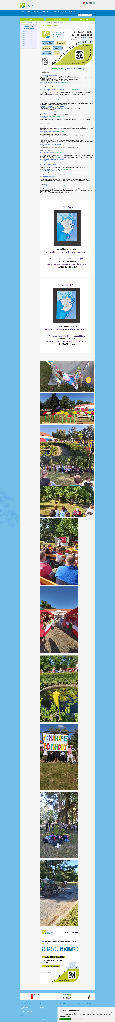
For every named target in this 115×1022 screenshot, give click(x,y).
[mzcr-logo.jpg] (35, 996)
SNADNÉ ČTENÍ (71, 11)
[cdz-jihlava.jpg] (67, 996)
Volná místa (42, 1007)
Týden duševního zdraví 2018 (29, 43)
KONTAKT (28, 11)
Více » (22, 1015)
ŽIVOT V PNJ (56, 11)
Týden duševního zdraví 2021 (29, 37)
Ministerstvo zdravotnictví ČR (64, 1006)
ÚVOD (23, 11)
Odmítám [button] (69, 1018)
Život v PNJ (34, 22)
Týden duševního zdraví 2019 (29, 41)
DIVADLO (49, 11)
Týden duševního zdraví (44, 22)
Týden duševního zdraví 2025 (56, 22)
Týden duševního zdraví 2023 (29, 33)
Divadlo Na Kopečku (44, 1006)
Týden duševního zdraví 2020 (29, 39)
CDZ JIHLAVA (63, 11)
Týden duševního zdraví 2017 (29, 45)
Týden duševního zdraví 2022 (29, 35)
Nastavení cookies (23, 1016)
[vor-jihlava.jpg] (89, 996)
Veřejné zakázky (43, 1008)
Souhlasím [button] (62, 1018)
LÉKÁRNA (43, 11)
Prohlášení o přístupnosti (82, 1006)
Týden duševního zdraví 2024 (29, 31)
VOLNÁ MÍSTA (36, 11)
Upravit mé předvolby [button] (77, 1018)
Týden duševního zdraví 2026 (29, 26)
